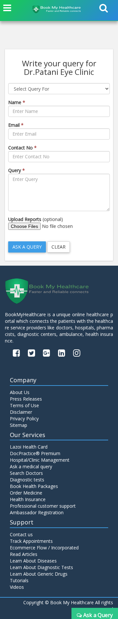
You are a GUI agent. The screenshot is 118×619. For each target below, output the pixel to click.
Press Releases (26, 399)
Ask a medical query (31, 466)
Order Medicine (26, 493)
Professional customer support (43, 506)
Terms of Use (24, 405)
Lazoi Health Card (29, 447)
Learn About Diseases (33, 561)
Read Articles (23, 554)
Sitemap (18, 425)
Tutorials (19, 580)
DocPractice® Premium (35, 453)
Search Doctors (26, 473)
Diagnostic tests (27, 479)
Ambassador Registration (37, 512)
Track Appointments (31, 541)
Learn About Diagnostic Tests (41, 567)
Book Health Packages (34, 486)
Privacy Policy (24, 418)
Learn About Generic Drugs (39, 574)
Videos (17, 587)
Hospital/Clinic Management (39, 460)
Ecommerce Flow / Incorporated (44, 547)
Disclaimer (21, 412)
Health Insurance (28, 499)
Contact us (21, 534)
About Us (20, 392)
